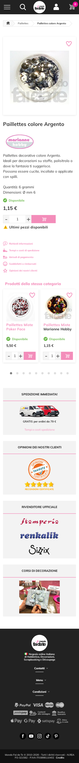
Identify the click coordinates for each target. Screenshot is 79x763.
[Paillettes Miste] (58, 306)
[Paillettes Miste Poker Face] (20, 306)
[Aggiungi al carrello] (43, 219)
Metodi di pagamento (21, 257)
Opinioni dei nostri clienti (23, 270)
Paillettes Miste (57, 325)
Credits (60, 757)
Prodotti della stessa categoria (33, 283)
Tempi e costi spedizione (40, 429)
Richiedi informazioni (21, 243)
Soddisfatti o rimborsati (22, 263)
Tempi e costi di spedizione (24, 250)
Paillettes (23, 23)
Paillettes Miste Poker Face (19, 327)
